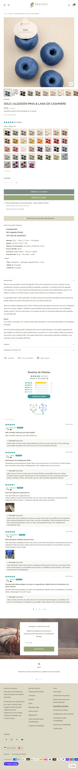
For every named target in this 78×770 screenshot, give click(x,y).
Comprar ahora (39, 198)
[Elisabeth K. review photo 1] (9, 554)
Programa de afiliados (36, 726)
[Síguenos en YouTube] (22, 739)
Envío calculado (22, 111)
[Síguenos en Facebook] (6, 739)
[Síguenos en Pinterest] (17, 739)
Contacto (32, 695)
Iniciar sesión (33, 711)
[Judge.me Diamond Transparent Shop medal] (43, 407)
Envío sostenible (27, 358)
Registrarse (33, 715)
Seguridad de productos (12, 350)
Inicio (5, 14)
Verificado (38, 414)
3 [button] (39, 609)
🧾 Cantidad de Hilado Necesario (39, 218)
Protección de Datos (60, 710)
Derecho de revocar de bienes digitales (61, 701)
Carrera (31, 699)
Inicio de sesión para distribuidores (36, 720)
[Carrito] (73, 5)
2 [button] (36, 609)
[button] (9, 122)
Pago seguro (45, 358)
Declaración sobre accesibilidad (59, 719)
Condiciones (57, 728)
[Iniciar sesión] (69, 5)
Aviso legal (57, 692)
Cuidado (6, 344)
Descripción (8, 280)
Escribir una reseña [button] (39, 396)
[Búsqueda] (9, 5)
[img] (10, 425)
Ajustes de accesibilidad (62, 725)
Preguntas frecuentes (36, 692)
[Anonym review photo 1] (9, 507)
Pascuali (7, 99)
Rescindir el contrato (60, 706)
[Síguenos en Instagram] (11, 739)
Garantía (11, 358)
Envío (30, 703)
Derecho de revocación (61, 695)
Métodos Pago (34, 707)
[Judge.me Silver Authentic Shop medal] (33, 407)
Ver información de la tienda (15, 209)
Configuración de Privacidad (63, 714)
